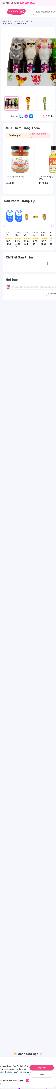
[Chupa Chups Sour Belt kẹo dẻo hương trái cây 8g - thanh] (35, 217)
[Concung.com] (16, 11)
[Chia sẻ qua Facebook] (31, 116)
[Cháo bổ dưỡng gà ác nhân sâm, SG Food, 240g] (44, 217)
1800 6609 (24, 3)
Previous (5, 228)
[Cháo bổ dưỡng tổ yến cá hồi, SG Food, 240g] (27, 217)
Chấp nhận (42, 1068)
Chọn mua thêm (38, 133)
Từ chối (41, 1074)
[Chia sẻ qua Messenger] (26, 116)
